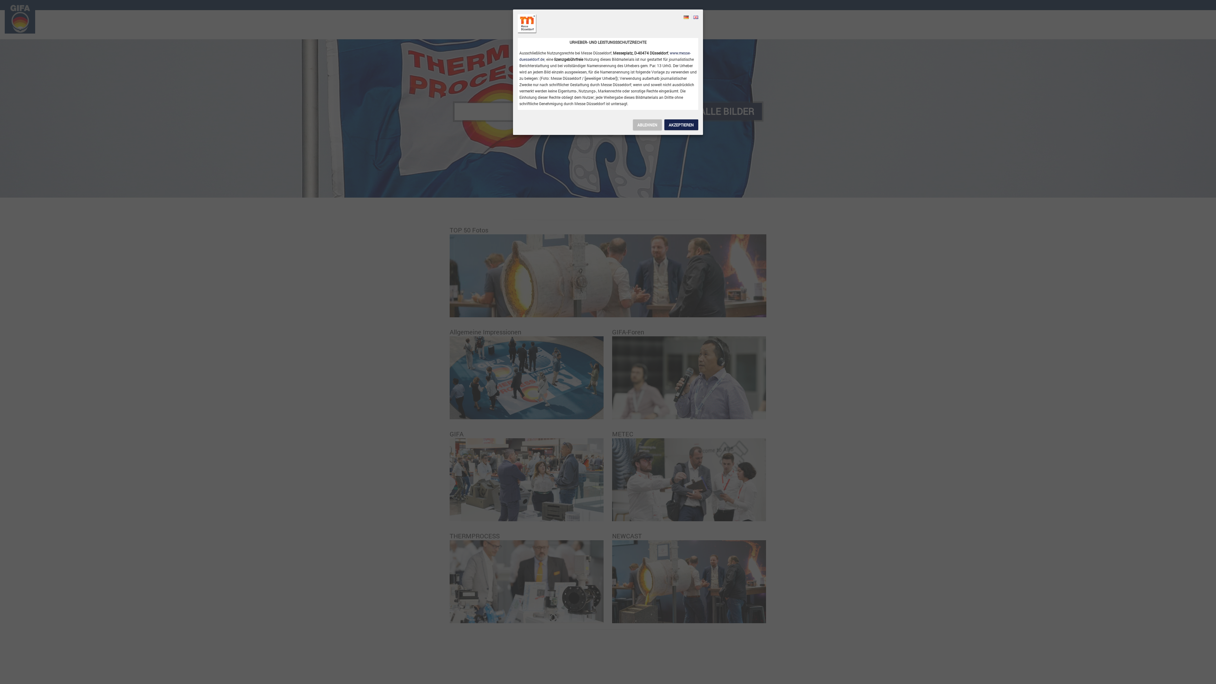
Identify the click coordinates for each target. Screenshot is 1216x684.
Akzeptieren (681, 124)
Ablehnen (647, 124)
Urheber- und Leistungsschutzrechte (608, 42)
